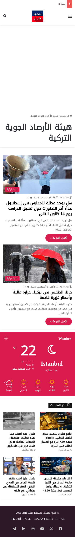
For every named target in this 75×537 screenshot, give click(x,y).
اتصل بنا (60, 519)
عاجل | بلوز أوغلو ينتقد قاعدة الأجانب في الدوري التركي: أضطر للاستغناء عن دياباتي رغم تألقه (19, 484)
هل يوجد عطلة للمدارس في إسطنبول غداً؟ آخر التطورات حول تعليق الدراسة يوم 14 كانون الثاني (39, 208)
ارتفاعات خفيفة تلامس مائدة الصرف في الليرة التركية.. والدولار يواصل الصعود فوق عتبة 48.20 (57, 484)
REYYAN (64, 198)
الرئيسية (65, 115)
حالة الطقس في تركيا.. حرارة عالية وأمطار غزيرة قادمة (42, 294)
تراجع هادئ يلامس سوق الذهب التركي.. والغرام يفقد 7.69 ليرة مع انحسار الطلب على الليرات (56, 439)
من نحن (27, 519)
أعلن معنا (16, 519)
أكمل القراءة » (58, 237)
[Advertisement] (37, 66)
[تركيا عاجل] (37, 16)
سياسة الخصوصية (43, 519)
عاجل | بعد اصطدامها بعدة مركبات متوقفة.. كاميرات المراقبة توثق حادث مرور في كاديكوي (21, 439)
